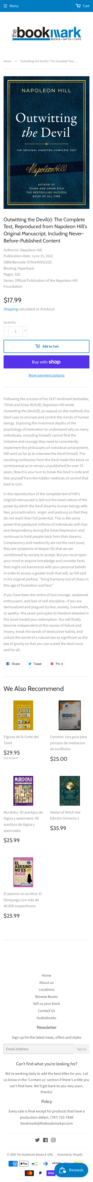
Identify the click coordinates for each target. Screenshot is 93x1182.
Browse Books (46, 996)
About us (46, 982)
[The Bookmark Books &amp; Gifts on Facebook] (45, 1140)
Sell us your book (46, 1003)
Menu (14, 5)
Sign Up (81, 1049)
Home (7, 61)
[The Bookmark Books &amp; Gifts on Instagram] (53, 1140)
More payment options (47, 375)
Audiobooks (46, 1017)
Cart (85, 5)
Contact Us (46, 1010)
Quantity (10, 322)
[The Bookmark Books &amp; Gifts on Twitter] (37, 1140)
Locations (46, 989)
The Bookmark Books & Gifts (34, 1154)
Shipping (11, 309)
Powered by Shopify (70, 1154)
